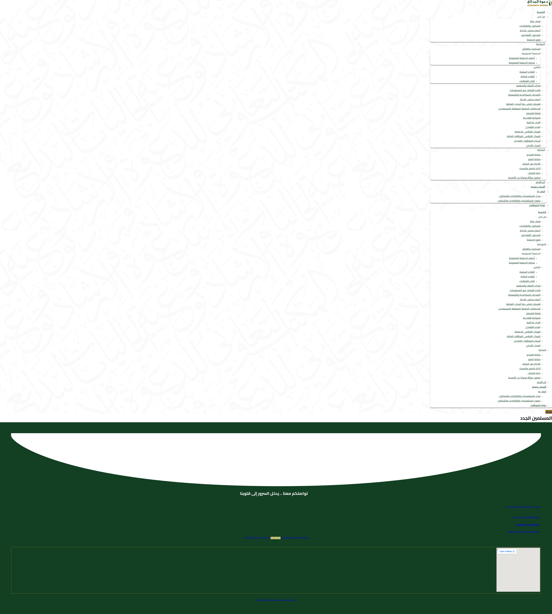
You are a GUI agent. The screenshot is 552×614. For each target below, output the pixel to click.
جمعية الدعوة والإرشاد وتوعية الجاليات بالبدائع (523, 531)
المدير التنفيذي (532, 127)
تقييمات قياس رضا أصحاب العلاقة (523, 104)
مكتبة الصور (534, 159)
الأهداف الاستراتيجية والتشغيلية (524, 95)
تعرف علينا (535, 21)
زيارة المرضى (534, 173)
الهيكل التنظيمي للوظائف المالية (523, 136)
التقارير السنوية (527, 72)
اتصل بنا (541, 191)
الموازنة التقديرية (531, 118)
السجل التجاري (533, 145)
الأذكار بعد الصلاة (531, 164)
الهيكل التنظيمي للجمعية (527, 131)
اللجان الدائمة (533, 122)
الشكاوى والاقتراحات (529, 26)
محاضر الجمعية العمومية (522, 62)
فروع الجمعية (533, 39)
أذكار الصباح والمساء (529, 168)
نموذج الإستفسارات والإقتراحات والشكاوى (519, 200)
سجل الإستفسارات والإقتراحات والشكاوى (519, 196)
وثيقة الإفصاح (533, 113)
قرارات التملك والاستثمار (528, 85)
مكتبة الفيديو (533, 154)
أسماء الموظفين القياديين (527, 141)
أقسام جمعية (538, 187)
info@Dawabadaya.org (523, 506)
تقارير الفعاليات (527, 81)
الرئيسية (541, 12)
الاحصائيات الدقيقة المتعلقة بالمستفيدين (519, 108)
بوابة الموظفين (537, 205)
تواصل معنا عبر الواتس (527, 524)
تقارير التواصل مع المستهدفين (524, 90)
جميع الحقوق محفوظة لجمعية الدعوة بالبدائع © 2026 (276, 599)
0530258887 (527, 517)
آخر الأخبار (540, 182)
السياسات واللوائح (531, 49)
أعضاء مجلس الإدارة (530, 30)
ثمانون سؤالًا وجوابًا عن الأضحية (524, 177)
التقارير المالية (528, 76)
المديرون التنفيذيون (530, 35)
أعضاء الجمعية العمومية (522, 58)
